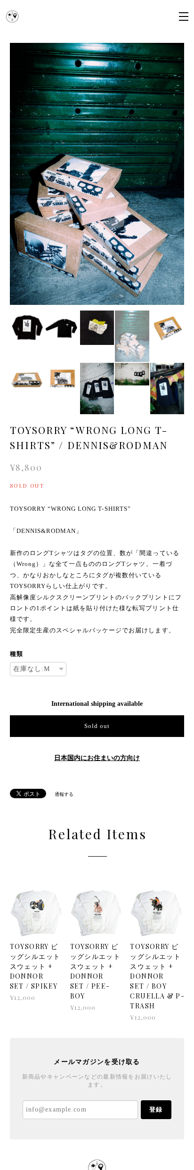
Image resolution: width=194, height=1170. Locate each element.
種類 (16, 653)
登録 (155, 1109)
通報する (64, 794)
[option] (97, 174)
